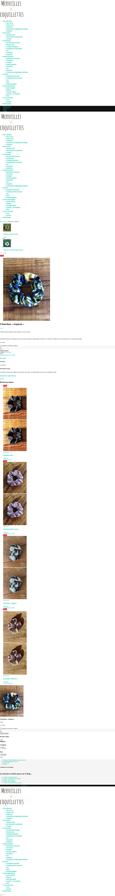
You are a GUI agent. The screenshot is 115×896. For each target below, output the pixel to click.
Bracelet (9, 62)
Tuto (7, 100)
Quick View (6, 452)
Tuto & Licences (8, 98)
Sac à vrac (9, 23)
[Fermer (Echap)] (5, 894)
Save (3, 255)
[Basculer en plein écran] (2, 894)
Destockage (7, 104)
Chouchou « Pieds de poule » (10, 234)
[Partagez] (3, 894)
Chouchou (9, 60)
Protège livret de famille (14, 48)
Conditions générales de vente (10, 761)
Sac (7, 50)
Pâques (8, 90)
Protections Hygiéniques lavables (17, 29)
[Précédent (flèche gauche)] (0, 895)
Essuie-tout (10, 25)
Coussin (8, 39)
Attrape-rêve (10, 35)
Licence (8, 102)
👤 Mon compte (7, 106)
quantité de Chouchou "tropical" (10, 345)
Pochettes (9, 52)
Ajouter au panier (4, 350)
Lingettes (9, 31)
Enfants (5, 74)
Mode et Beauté (8, 56)
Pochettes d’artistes (12, 76)
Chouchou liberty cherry (11, 529)
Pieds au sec (10, 45)
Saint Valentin (10, 88)
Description (3, 358)
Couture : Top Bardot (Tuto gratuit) (11, 778)
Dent (7, 82)
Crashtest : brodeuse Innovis (10, 777)
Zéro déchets (7, 21)
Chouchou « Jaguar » (10, 603)
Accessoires (7, 41)
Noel (7, 96)
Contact (5, 111)
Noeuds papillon (11, 64)
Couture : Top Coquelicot (9, 781)
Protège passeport (12, 46)
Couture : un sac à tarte (8, 780)
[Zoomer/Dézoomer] (0, 894)
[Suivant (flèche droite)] (2, 895)
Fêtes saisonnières (9, 86)
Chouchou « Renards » (10, 678)
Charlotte (9, 27)
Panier (4, 109)
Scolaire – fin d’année (13, 94)
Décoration (6, 33)
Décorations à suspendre (14, 37)
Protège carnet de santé (14, 78)
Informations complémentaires (8, 375)
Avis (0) (2, 378)
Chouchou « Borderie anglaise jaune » (13, 250)
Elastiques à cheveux (13, 58)
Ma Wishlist (6, 108)
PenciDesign (24, 785)
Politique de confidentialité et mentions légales (14, 760)
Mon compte (6, 762)
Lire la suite (9, 459)
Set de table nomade (13, 43)
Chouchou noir (8, 455)
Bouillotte (9, 54)
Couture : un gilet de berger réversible (12, 782)
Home (1, 221)
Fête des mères (11, 92)
